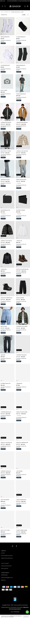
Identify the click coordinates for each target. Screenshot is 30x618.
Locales (3, 553)
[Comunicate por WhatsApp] (27, 612)
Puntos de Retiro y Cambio (7, 555)
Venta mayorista (4, 568)
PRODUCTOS (7, 11)
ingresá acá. (26, 607)
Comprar (3, 43)
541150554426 (4, 575)
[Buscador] (5, 6)
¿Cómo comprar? (5, 563)
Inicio (2, 11)
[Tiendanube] (15, 612)
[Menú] (2, 6)
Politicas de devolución (6, 565)
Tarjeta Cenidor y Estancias (7, 558)
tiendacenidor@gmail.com (7, 577)
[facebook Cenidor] (16, 546)
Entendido (26, 616)
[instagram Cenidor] (12, 546)
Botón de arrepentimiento (15, 609)
